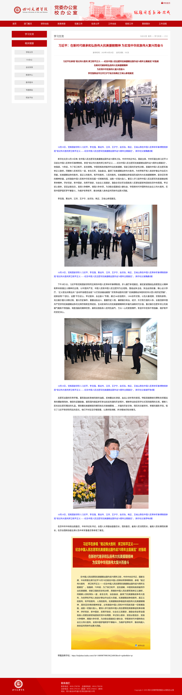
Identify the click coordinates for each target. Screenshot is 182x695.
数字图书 (29, 82)
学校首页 (166, 3)
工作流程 (163, 24)
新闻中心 (29, 75)
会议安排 (29, 67)
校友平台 (29, 97)
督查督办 (146, 24)
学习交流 (157, 36)
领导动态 (45, 24)
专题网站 (29, 90)
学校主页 (29, 52)
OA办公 (29, 60)
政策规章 (61, 24)
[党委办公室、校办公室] (43, 10)
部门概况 (28, 24)
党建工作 (78, 24)
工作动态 (112, 24)
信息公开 (95, 24)
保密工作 (129, 24)
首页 (14, 24)
